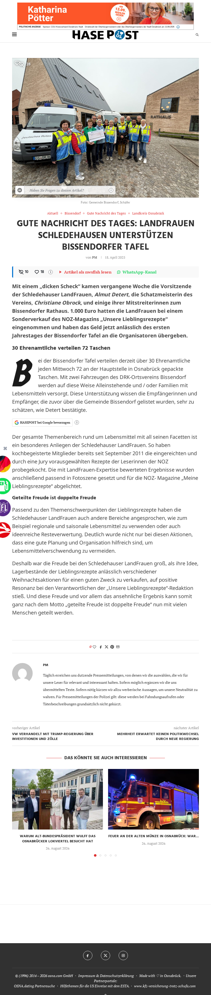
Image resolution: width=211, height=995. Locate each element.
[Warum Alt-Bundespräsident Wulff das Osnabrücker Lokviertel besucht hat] (57, 799)
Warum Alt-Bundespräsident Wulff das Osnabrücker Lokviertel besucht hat (57, 838)
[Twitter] (105, 955)
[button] (19, 812)
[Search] (197, 34)
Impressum (86, 975)
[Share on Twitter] (106, 646)
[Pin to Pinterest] (112, 646)
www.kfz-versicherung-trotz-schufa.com (165, 985)
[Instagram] (123, 955)
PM (94, 257)
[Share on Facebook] (101, 646)
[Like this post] (94, 646)
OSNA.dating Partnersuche (34, 985)
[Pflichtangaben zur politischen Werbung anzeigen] (178, 27)
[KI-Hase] (19, 190)
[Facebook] (87, 955)
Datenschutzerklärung (117, 975)
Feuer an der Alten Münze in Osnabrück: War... (153, 836)
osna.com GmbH (60, 975)
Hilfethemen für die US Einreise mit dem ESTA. (94, 985)
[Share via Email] (118, 646)
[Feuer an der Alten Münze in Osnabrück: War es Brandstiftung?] (153, 799)
